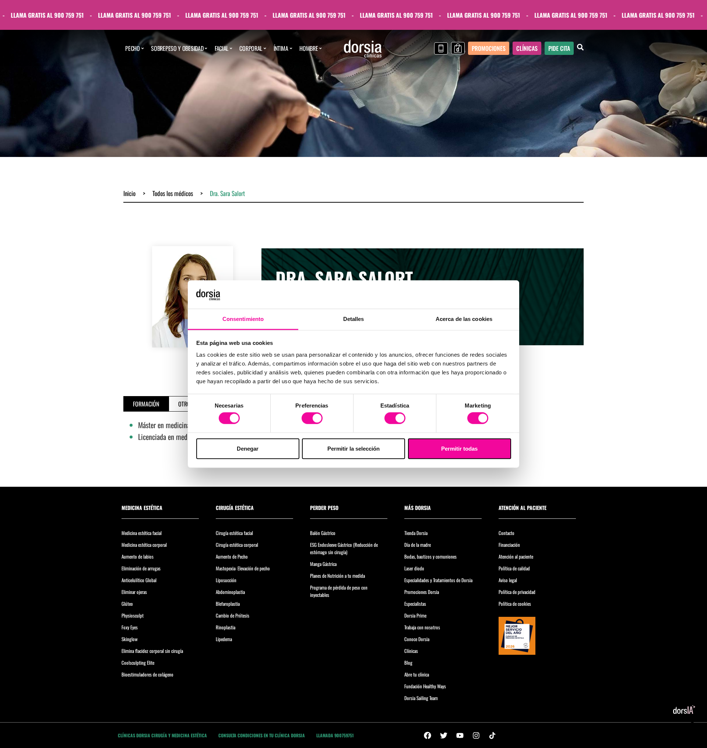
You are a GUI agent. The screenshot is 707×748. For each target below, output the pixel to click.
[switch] (312, 418)
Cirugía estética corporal (237, 544)
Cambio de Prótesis (232, 615)
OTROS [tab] (185, 403)
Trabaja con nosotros (422, 627)
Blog (408, 662)
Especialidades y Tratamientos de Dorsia (438, 580)
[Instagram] (476, 735)
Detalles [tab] (353, 319)
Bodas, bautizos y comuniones (430, 556)
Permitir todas (459, 448)
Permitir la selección (353, 448)
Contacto (506, 532)
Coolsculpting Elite (138, 662)
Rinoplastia (225, 627)
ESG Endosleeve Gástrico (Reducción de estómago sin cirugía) (344, 548)
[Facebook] (427, 735)
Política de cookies (515, 603)
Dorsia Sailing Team (421, 698)
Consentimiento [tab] (243, 319)
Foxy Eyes (130, 627)
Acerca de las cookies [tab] (464, 319)
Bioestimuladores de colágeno (147, 674)
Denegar (247, 448)
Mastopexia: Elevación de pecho (243, 568)
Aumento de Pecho (232, 556)
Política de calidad (514, 568)
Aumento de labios (138, 556)
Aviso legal (508, 580)
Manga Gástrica (323, 563)
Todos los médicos (172, 193)
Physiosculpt (133, 615)
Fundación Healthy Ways (425, 686)
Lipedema (224, 639)
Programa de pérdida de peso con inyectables (338, 591)
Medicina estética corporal (144, 544)
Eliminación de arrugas (141, 568)
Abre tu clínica (416, 674)
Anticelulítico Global (139, 580)
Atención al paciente (516, 556)
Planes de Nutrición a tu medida (337, 575)
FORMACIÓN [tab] (146, 403)
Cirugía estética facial (234, 532)
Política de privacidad (517, 591)
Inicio (129, 193)
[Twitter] (443, 735)
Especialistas (415, 603)
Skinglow (130, 639)
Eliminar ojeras (134, 591)
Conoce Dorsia (416, 639)
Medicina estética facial (142, 532)
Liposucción (226, 580)
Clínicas (411, 650)
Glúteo (127, 603)
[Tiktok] (492, 735)
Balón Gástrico (322, 532)
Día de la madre (417, 544)
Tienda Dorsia (416, 532)
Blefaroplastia (228, 603)
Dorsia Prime (415, 615)
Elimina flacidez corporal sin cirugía (152, 650)
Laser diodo (414, 568)
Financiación (509, 544)
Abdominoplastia (230, 591)
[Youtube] (460, 735)
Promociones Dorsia (421, 591)
